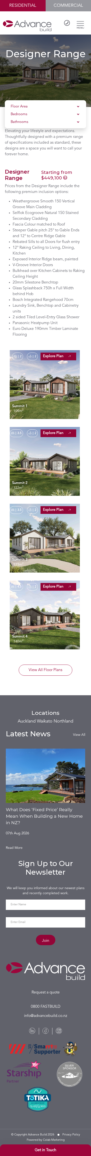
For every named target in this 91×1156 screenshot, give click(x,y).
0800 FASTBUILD (45, 1007)
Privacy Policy (71, 1134)
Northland (63, 721)
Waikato (44, 721)
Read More (14, 848)
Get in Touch (45, 1150)
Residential (22, 5)
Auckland (27, 721)
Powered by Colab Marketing (46, 1140)
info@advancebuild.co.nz (45, 1016)
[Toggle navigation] (80, 23)
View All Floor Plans (45, 670)
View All (79, 735)
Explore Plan (53, 356)
